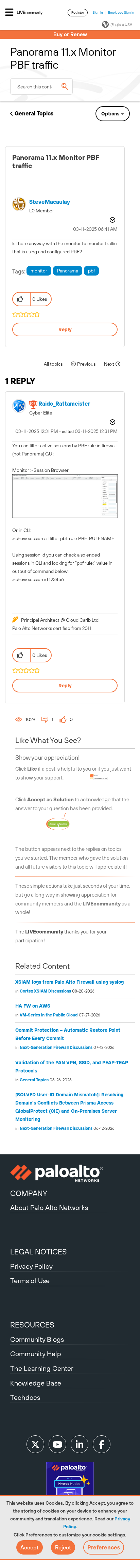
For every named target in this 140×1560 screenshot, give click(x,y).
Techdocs (25, 1397)
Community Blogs (37, 1339)
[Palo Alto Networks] (70, 1173)
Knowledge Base (35, 1383)
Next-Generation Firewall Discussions (56, 1047)
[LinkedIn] (79, 1444)
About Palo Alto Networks (49, 1207)
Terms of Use (30, 1280)
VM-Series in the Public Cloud (49, 1015)
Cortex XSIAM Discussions (45, 991)
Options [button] (110, 113)
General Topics (34, 113)
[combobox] (41, 86)
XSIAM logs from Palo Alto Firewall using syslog (69, 982)
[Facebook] (101, 1444)
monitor (39, 270)
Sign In (98, 12)
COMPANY (28, 1193)
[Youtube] (57, 1444)
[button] (29, 1547)
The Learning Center (41, 1368)
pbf (91, 270)
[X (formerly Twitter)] (35, 1444)
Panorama (67, 270)
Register (77, 12)
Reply (65, 329)
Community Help (35, 1354)
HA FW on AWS (32, 1006)
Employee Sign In (121, 12)
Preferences (103, 1547)
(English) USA (121, 25)
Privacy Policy (31, 1266)
